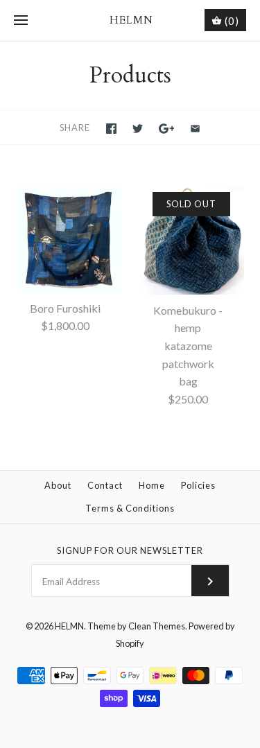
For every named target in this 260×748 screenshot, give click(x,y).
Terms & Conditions (130, 508)
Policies (198, 485)
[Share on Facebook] (111, 128)
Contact (105, 485)
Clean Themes (156, 626)
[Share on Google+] (167, 128)
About (57, 485)
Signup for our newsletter (130, 550)
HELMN (69, 626)
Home (152, 485)
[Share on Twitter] (137, 128)
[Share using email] (195, 128)
